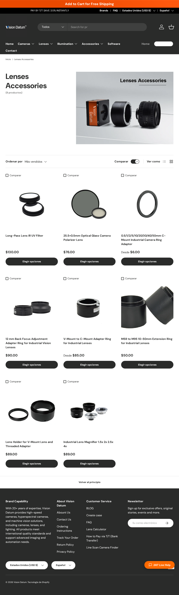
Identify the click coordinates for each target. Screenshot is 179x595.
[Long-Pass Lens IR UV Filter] (32, 205)
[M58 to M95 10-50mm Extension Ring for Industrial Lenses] (147, 308)
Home (10, 44)
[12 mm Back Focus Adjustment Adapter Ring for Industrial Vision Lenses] (32, 308)
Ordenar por (14, 161)
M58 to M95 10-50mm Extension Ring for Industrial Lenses (147, 341)
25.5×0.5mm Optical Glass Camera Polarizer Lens (87, 238)
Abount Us (63, 512)
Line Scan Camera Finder (102, 547)
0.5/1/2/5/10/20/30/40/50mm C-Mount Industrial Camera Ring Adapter (143, 240)
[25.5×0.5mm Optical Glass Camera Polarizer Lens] (89, 205)
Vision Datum (20, 582)
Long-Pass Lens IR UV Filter (24, 235)
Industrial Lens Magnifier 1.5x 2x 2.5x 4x (88, 444)
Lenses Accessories (24, 59)
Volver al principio (90, 482)
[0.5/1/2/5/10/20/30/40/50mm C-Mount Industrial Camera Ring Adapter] (147, 205)
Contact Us (64, 519)
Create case (94, 515)
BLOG (90, 508)
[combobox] (92, 27)
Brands (104, 10)
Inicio (8, 59)
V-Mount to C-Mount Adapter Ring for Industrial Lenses (87, 341)
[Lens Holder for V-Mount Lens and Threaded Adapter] (32, 411)
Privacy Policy (66, 552)
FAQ (115, 10)
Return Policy (65, 545)
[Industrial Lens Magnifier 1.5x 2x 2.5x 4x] (89, 411)
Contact (11, 50)
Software (114, 44)
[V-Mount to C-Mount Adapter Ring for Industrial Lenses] (89, 308)
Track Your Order (67, 538)
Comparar (121, 161)
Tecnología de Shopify (38, 582)
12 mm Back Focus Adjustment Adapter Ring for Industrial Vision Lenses (28, 343)
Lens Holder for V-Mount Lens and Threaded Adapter (29, 444)
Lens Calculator (96, 529)
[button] (171, 27)
